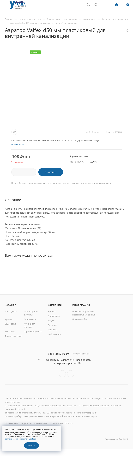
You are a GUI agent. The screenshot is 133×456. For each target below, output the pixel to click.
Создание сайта (113, 439)
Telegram (70, 373)
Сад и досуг (10, 323)
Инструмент (11, 311)
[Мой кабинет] (103, 5)
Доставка (52, 325)
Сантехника (30, 319)
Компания (55, 305)
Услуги (51, 320)
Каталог (10, 305)
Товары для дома (13, 336)
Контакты (52, 329)
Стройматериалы (33, 331)
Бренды (51, 311)
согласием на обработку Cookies (20, 438)
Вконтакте (62, 373)
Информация (54, 334)
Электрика (10, 331)
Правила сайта (79, 319)
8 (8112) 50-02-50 (58, 353)
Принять (32, 445)
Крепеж (9, 319)
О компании (54, 316)
